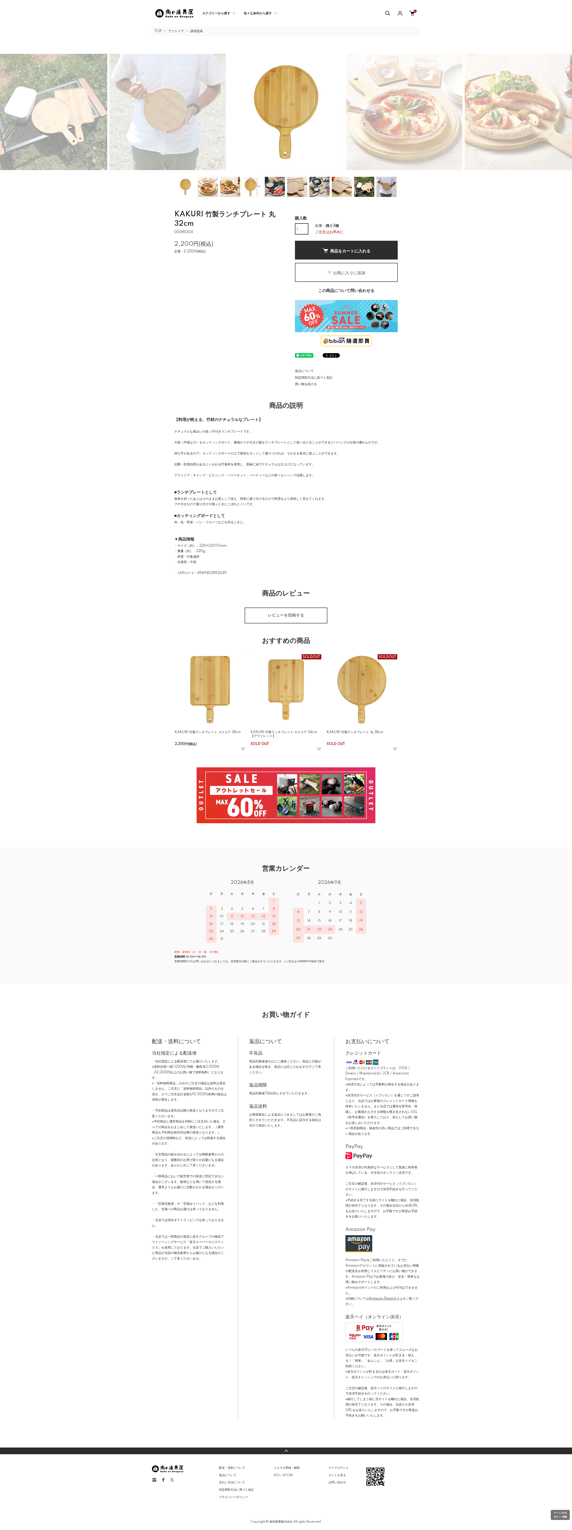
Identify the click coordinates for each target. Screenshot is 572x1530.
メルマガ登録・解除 (287, 1467)
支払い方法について (232, 1482)
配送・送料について (232, 1467)
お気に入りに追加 (349, 273)
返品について (304, 371)
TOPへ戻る (286, 1451)
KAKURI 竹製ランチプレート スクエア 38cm (208, 732)
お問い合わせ (337, 1482)
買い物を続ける (306, 384)
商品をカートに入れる (350, 251)
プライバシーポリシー (233, 1497)
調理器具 (196, 31)
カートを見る (337, 1475)
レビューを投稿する (286, 615)
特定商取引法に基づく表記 (313, 378)
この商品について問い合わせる (346, 291)
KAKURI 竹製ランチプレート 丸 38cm (355, 732)
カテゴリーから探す (216, 13)
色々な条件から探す (258, 13)
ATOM (288, 1475)
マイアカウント (338, 1467)
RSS (277, 1475)
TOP (158, 31)
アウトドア (176, 31)
